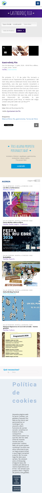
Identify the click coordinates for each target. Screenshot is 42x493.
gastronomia (20, 119)
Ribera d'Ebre (7, 119)
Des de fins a (17, 186)
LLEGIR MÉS (21, 166)
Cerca (19, 30)
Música (5, 190)
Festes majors (14, 224)
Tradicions (24, 224)
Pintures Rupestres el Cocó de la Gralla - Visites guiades (20, 327)
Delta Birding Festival (11, 292)
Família (5, 224)
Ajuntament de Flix (14, 111)
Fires (5, 294)
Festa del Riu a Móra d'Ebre (13, 222)
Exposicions (11, 294)
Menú (38, 3)
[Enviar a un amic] (36, 125)
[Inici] (10, 3)
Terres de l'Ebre (32, 119)
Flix (14, 119)
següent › (39, 180)
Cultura (11, 190)
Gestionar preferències (17, 489)
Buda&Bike (7, 257)
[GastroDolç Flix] (20, 51)
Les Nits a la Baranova (11, 188)
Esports (12, 259)
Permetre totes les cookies (17, 480)
